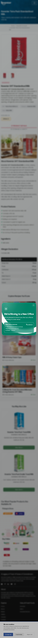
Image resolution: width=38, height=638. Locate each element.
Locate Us (30, 324)
